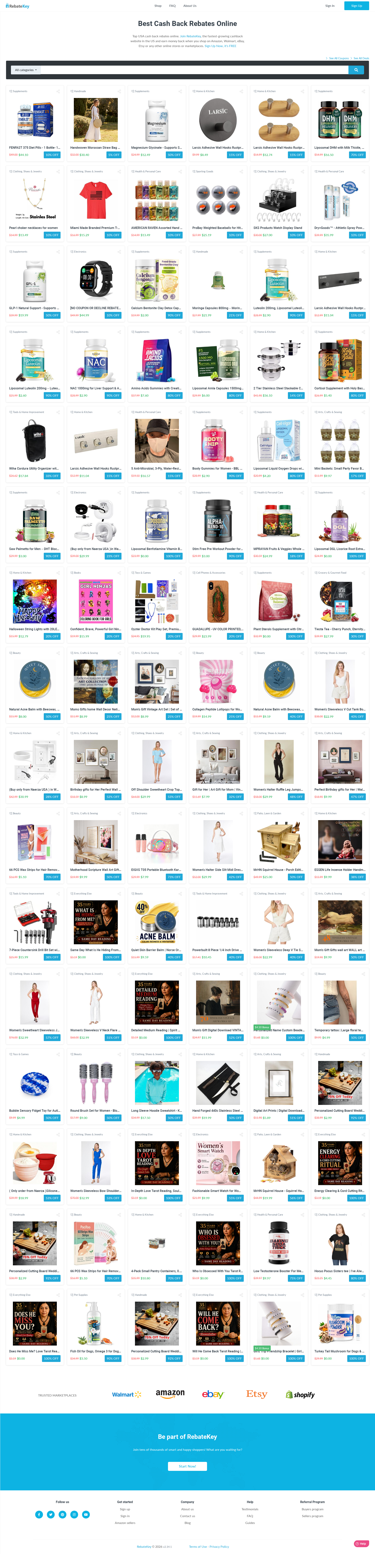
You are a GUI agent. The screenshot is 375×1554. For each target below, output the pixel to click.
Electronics (80, 251)
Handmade (80, 91)
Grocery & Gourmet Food (332, 572)
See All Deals (361, 58)
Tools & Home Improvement (28, 412)
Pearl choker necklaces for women (33, 228)
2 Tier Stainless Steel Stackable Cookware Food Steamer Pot (296, 388)
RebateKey (144, 1546)
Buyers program (312, 1509)
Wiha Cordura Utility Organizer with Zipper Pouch (43, 468)
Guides (250, 1523)
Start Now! (187, 1466)
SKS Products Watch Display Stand (278, 228)
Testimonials (250, 1509)
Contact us (187, 1516)
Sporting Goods (204, 171)
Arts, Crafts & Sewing (330, 412)
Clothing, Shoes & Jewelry (27, 171)
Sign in (125, 1516)
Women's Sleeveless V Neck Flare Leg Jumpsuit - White (109, 1030)
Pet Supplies (81, 1294)
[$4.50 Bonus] (279, 1002)
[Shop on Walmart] (127, 1395)
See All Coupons (339, 58)
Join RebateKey (190, 36)
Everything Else (83, 893)
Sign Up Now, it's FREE (220, 46)
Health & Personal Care (148, 171)
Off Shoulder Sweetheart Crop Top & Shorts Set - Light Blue (172, 789)
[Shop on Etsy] (257, 1395)
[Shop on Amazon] (170, 1395)
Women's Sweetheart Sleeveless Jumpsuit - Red (43, 1030)
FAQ (172, 5)
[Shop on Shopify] (300, 1395)
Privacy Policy (219, 1546)
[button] (58, 91)
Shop (158, 5)
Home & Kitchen (205, 91)
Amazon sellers (125, 1523)
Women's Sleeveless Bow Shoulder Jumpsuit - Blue (106, 1191)
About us (187, 1509)
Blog (188, 1523)
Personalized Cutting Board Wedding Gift (343, 1111)
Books (77, 572)
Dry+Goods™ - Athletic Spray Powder (340, 228)
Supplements (20, 91)
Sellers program (312, 1516)
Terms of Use (198, 1546)
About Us (189, 5)
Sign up (125, 1509)
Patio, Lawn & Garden (269, 813)
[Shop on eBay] (213, 1395)
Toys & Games (143, 572)
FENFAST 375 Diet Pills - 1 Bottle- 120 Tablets (41, 148)
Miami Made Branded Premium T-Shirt (97, 228)
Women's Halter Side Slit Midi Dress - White (222, 870)
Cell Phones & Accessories (210, 572)
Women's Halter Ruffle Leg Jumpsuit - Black (284, 789)
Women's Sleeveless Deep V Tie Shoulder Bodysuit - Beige (294, 950)
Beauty (17, 652)
